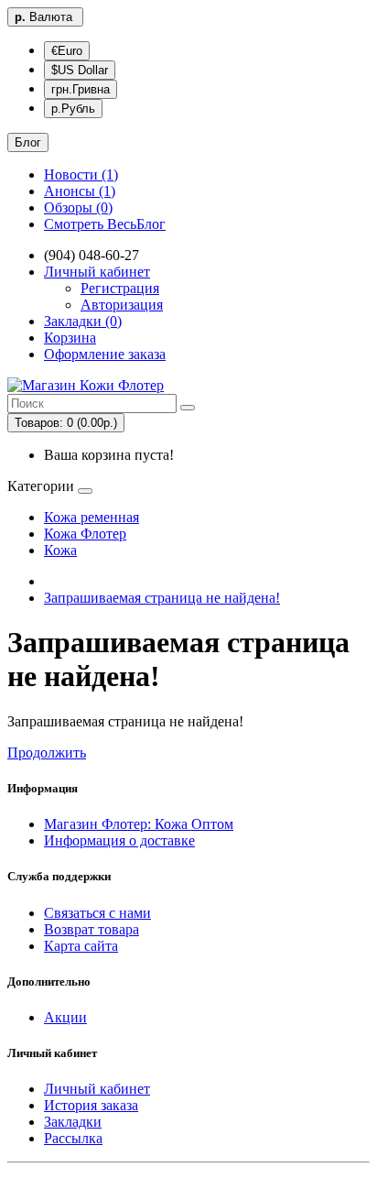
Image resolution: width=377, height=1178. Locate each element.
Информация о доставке (119, 840)
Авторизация (122, 304)
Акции (65, 1017)
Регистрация (120, 288)
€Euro (66, 51)
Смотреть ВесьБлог (105, 224)
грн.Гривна (80, 89)
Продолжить (46, 752)
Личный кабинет (97, 1088)
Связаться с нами (97, 913)
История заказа (91, 1105)
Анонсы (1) (79, 191)
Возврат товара (91, 929)
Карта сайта (81, 946)
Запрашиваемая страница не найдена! (162, 597)
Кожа (60, 550)
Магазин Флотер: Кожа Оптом (138, 824)
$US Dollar (79, 70)
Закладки (73, 1121)
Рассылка (73, 1138)
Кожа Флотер (85, 533)
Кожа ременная (91, 517)
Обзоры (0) (78, 207)
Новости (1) (81, 174)
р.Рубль (73, 108)
